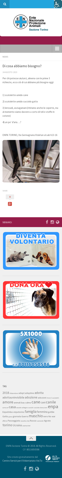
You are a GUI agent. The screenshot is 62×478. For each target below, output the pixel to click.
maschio (36, 415)
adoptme (29, 393)
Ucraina (17, 425)
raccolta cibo (25, 421)
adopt (21, 393)
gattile (51, 411)
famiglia (30, 411)
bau (23, 402)
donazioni (43, 408)
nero (45, 416)
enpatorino (18, 411)
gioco (10, 417)
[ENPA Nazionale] (58, 222)
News (5, 56)
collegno (25, 408)
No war (51, 416)
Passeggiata (14, 420)
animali (17, 402)
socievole (40, 421)
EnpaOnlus (7, 411)
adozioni (42, 397)
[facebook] (47, 222)
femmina (42, 412)
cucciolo (37, 408)
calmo (28, 402)
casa (12, 407)
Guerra (24, 416)
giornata (17, 416)
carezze (5, 408)
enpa (53, 406)
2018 (5, 393)
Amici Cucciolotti (53, 398)
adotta (39, 393)
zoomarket (26, 426)
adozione (31, 397)
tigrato (47, 420)
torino (7, 425)
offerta (4, 421)
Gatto (5, 416)
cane (36, 402)
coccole (18, 408)
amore (7, 402)
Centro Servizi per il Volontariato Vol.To (22, 460)
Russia (33, 420)
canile (51, 402)
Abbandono (14, 393)
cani (43, 402)
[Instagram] (52, 222)
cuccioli (30, 408)
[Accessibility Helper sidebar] (58, 4)
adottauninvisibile (13, 397)
